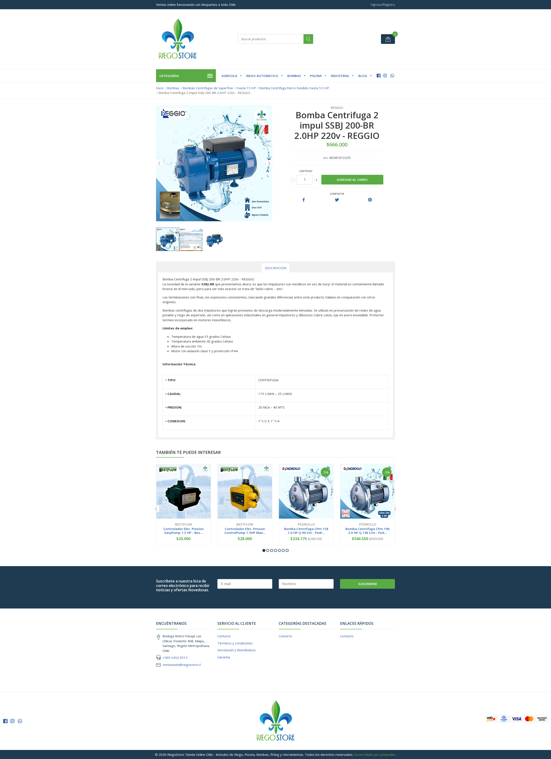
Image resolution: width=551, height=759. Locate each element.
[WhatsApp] (392, 75)
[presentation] (159, 163)
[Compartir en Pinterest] (370, 200)
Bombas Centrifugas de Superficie (208, 88)
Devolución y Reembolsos (236, 650)
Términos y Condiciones (235, 643)
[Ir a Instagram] (385, 75)
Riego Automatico (262, 76)
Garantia (223, 657)
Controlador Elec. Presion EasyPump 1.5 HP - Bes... (183, 531)
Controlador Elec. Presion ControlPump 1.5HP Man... (244, 531)
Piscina (316, 76)
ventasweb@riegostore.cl (182, 664)
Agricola (229, 76)
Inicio (160, 88)
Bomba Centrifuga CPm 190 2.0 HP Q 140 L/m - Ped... (367, 531)
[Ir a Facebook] (379, 75)
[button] (264, 550)
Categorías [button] (169, 76)
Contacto (224, 636)
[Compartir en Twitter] (337, 200)
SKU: (326, 158)
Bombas (294, 76)
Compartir (337, 194)
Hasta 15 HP (246, 88)
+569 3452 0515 (175, 657)
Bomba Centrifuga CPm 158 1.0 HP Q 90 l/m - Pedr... (306, 531)
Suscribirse (367, 584)
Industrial (340, 76)
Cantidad (305, 171)
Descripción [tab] (275, 268)
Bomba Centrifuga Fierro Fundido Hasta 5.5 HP (294, 88)
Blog (362, 76)
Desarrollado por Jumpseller (375, 754)
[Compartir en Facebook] (304, 200)
